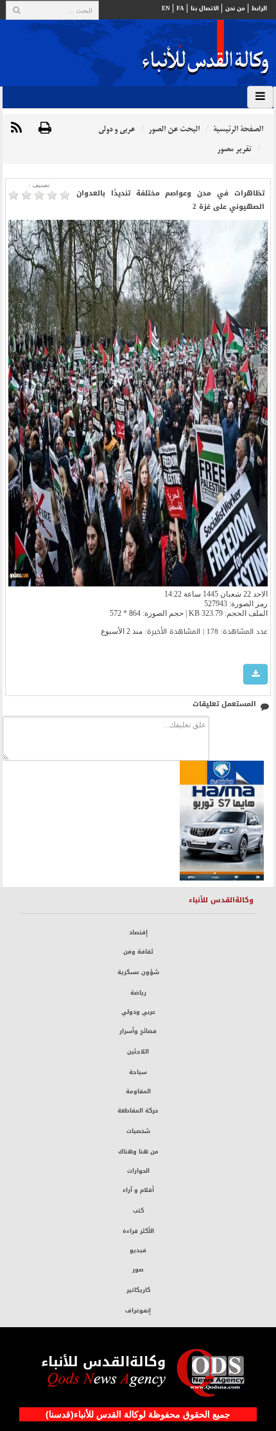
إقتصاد (138, 932)
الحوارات (138, 1171)
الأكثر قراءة (138, 1231)
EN (166, 8)
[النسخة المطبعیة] (45, 128)
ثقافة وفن (138, 951)
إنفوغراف (138, 1310)
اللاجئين (138, 1051)
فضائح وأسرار (138, 1031)
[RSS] (16, 128)
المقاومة (138, 1091)
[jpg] (255, 674)
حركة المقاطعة (138, 1110)
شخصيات (138, 1131)
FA (180, 8)
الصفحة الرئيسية (238, 129)
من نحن (235, 8)
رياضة (138, 992)
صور (138, 1269)
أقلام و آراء (138, 1190)
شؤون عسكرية (138, 972)
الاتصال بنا (205, 8)
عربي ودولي (138, 1012)
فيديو (138, 1250)
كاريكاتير (138, 1290)
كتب (138, 1210)
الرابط (259, 8)
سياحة (138, 1072)
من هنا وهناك (138, 1151)
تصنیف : (39, 184)
